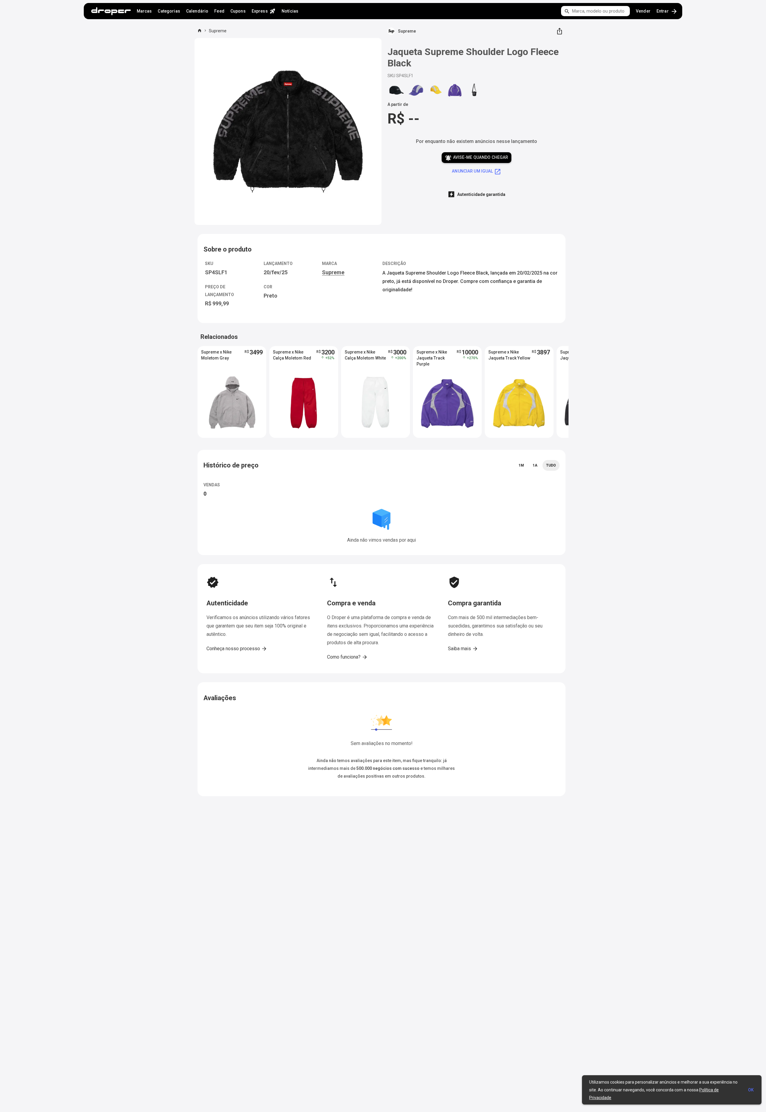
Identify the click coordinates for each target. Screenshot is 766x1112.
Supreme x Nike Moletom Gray (216, 355)
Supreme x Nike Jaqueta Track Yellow (509, 355)
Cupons (238, 11)
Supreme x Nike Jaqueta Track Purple (432, 358)
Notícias (290, 11)
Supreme (218, 30)
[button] (231, 392)
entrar (667, 11)
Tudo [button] (551, 465)
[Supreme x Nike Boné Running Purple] (416, 90)
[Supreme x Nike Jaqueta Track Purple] (455, 90)
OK (751, 1089)
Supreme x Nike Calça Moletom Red (292, 355)
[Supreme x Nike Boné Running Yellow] (435, 90)
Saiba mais (463, 649)
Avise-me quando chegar (476, 158)
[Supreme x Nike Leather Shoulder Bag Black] (474, 90)
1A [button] (535, 465)
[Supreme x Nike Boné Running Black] (396, 90)
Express (264, 11)
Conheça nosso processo (236, 649)
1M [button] (521, 465)
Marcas (144, 11)
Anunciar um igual (476, 171)
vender (643, 11)
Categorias (169, 11)
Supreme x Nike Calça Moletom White (365, 355)
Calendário (197, 11)
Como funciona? (347, 657)
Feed (219, 11)
